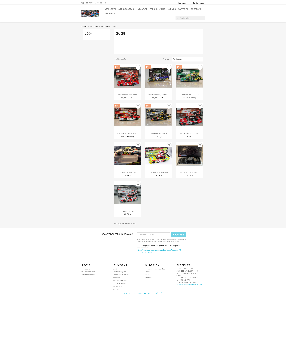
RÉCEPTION (110, 13)
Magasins (116, 289)
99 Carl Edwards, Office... (189, 133)
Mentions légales (119, 272)
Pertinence (187, 59)
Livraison (116, 269)
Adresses (148, 278)
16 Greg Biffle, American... (127, 172)
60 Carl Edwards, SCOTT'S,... (189, 95)
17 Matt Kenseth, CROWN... (158, 95)
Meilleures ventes (88, 275)
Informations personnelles (155, 269)
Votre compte (152, 265)
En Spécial (196, 9)
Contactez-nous (119, 283)
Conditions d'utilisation (121, 275)
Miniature (142, 9)
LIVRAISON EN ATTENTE (178, 9)
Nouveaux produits (88, 272)
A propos (116, 278)
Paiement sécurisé (120, 280)
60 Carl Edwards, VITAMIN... (127, 133)
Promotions (85, 269)
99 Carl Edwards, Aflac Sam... (158, 172)
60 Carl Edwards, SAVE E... (127, 211)
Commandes (149, 272)
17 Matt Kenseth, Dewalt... (158, 133)
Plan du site (117, 286)
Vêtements (110, 9)
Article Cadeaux (126, 9)
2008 (88, 33)
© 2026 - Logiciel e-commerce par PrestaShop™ (143, 293)
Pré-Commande (157, 9)
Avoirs (147, 275)
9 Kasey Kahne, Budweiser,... (127, 95)
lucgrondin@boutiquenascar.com (189, 284)
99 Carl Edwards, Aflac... (189, 172)
